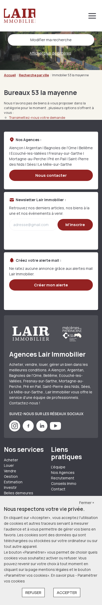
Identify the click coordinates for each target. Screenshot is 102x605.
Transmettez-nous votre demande (37, 117)
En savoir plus (63, 575)
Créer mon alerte (51, 285)
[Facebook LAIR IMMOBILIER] (28, 429)
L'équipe (58, 466)
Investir (10, 487)
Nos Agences (63, 472)
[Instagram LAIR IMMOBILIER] (14, 429)
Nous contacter (51, 175)
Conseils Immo (63, 483)
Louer (9, 465)
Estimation (13, 481)
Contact (58, 488)
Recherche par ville (34, 75)
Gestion (11, 476)
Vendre (10, 470)
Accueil (10, 75)
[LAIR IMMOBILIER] (19, 15)
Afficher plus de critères (50, 53)
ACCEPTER (67, 592)
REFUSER (33, 592)
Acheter (11, 459)
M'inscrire (75, 224)
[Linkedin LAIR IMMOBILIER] (41, 429)
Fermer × (86, 502)
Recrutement (62, 477)
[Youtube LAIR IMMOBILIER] (55, 429)
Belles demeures (18, 492)
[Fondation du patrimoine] (71, 333)
